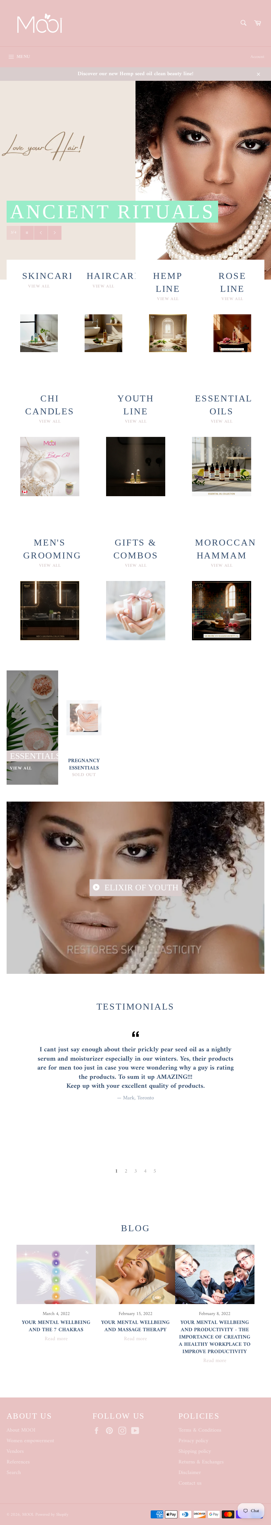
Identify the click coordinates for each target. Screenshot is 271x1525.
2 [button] (126, 1171)
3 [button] (135, 1171)
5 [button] (154, 1171)
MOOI (27, 1514)
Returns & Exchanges (201, 1462)
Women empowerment (30, 1441)
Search (14, 1472)
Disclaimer (189, 1472)
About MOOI (21, 1430)
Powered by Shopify (51, 1514)
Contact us (190, 1483)
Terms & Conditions (199, 1430)
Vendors (15, 1451)
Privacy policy (193, 1441)
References (18, 1462)
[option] (135, 1065)
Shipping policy (194, 1451)
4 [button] (145, 1171)
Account (257, 57)
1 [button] (116, 1171)
